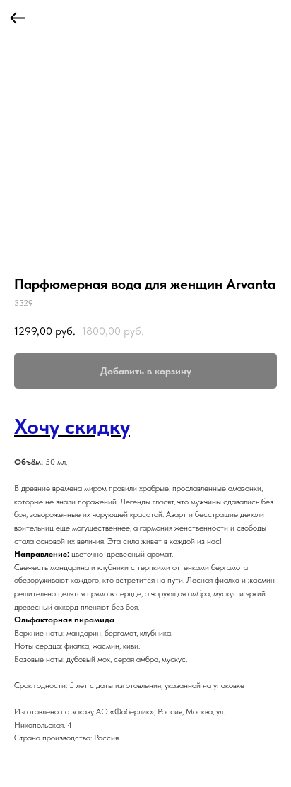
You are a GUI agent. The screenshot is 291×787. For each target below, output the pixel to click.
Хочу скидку (72, 426)
